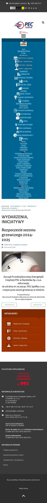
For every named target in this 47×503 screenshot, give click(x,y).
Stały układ (25, 8)
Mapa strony (23, 488)
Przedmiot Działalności (23, 166)
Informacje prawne (23, 180)
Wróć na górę (23, 496)
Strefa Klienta (23, 108)
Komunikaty (23, 192)
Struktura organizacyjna (23, 174)
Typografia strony (23, 51)
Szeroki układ (29, 8)
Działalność (23, 71)
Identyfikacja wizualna (23, 104)
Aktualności (23, 55)
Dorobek (23, 91)
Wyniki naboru (24, 198)
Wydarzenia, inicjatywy (9, 208)
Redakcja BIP (23, 182)
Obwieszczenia (23, 190)
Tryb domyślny (11, 8)
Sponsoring (24, 106)
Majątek (23, 172)
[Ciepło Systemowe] (23, 32)
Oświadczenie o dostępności (13, 460)
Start (23, 49)
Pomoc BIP (23, 184)
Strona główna (15, 206)
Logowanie (23, 150)
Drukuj (44, 244)
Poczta (23, 146)
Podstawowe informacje (23, 154)
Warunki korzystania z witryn (13, 455)
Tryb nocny (14, 8)
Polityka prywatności (10, 450)
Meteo (23, 142)
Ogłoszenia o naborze (23, 196)
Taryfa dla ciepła (23, 156)
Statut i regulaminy (23, 164)
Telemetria (23, 148)
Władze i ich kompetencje (23, 176)
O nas (23, 53)
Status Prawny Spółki (23, 168)
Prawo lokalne (23, 162)
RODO (5, 465)
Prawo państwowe (23, 160)
